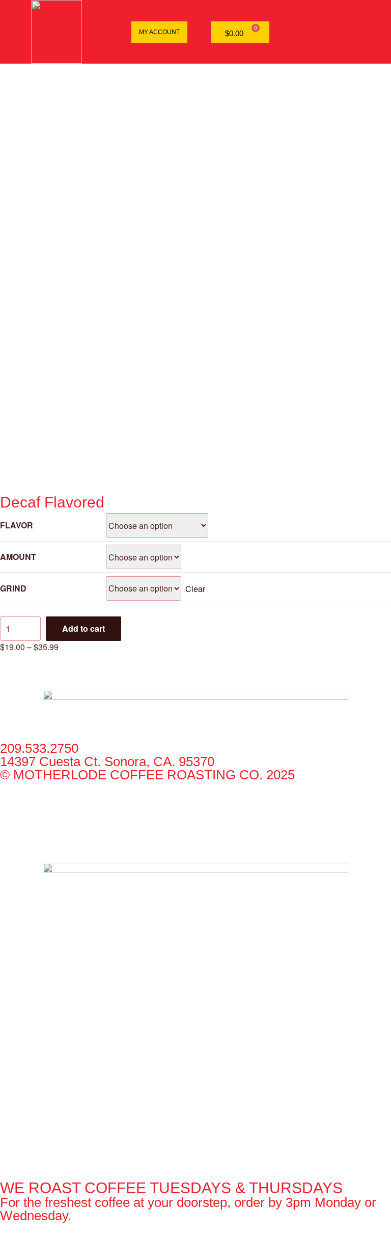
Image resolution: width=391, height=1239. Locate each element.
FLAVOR (16, 525)
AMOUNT (18, 556)
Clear (195, 588)
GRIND (13, 588)
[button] (335, 33)
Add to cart (83, 628)
